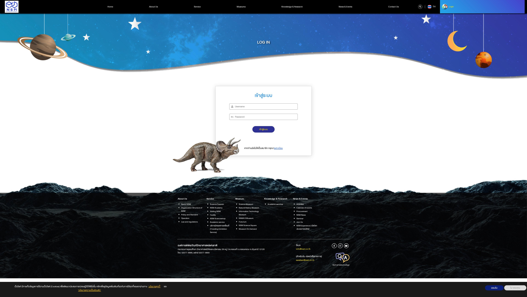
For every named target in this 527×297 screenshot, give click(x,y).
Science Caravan (217, 204)
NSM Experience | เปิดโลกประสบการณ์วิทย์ (306, 227)
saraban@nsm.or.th (305, 260)
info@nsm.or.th (303, 249)
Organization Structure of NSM (191, 209)
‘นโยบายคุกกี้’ (154, 286)
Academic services (275, 204)
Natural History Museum (249, 207)
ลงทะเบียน (278, 148)
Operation (185, 218)
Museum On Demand (248, 229)
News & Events (345, 7)
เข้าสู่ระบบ (263, 129)
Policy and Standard (189, 214)
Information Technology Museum (249, 213)
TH (433, 6)
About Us (153, 7)
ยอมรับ (494, 288)
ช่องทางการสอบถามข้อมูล (341, 265)
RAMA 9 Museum (246, 218)
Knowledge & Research (292, 7)
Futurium (242, 221)
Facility (213, 215)
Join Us (299, 222)
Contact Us (393, 7)
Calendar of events (304, 207)
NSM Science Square (248, 225)
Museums (241, 7)
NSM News (301, 215)
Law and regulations (189, 221)
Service (197, 7)
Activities (300, 204)
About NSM (186, 204)
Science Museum (246, 204)
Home (110, 7)
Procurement (301, 211)
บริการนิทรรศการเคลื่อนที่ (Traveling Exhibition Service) (219, 229)
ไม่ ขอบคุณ (515, 288)
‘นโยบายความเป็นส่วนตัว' (89, 290)
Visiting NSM (215, 211)
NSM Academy (216, 207)
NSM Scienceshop (217, 218)
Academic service (217, 222)
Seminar (299, 218)
